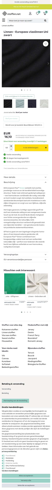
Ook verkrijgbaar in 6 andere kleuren (19, 96)
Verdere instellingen (10, 471)
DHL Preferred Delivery (15, 466)
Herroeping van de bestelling (15, 401)
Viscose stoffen (9, 335)
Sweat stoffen (8, 338)
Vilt (3, 356)
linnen (22, 188)
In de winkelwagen (30, 148)
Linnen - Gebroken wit (37, 296)
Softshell (6, 364)
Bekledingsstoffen (10, 367)
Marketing (10, 461)
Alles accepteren (26, 476)
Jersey (31, 330)
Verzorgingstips (11, 255)
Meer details (9, 177)
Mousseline (7, 341)
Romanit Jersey (35, 341)
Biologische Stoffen (37, 364)
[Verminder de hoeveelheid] (11, 149)
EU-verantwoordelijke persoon (18, 260)
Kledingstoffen (34, 361)
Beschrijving (9, 182)
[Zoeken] (45, 20)
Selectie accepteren (26, 485)
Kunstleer (6, 361)
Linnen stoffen (8, 26)
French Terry (33, 335)
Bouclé (31, 356)
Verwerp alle (26, 480)
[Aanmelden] (30, 13)
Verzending (6, 389)
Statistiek (9, 458)
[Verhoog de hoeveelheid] (11, 146)
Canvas (5, 358)
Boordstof (32, 338)
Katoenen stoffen (10, 330)
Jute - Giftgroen (12, 296)
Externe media (12, 463)
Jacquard (32, 358)
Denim (31, 332)
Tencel (31, 353)
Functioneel (10, 456)
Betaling (5, 393)
